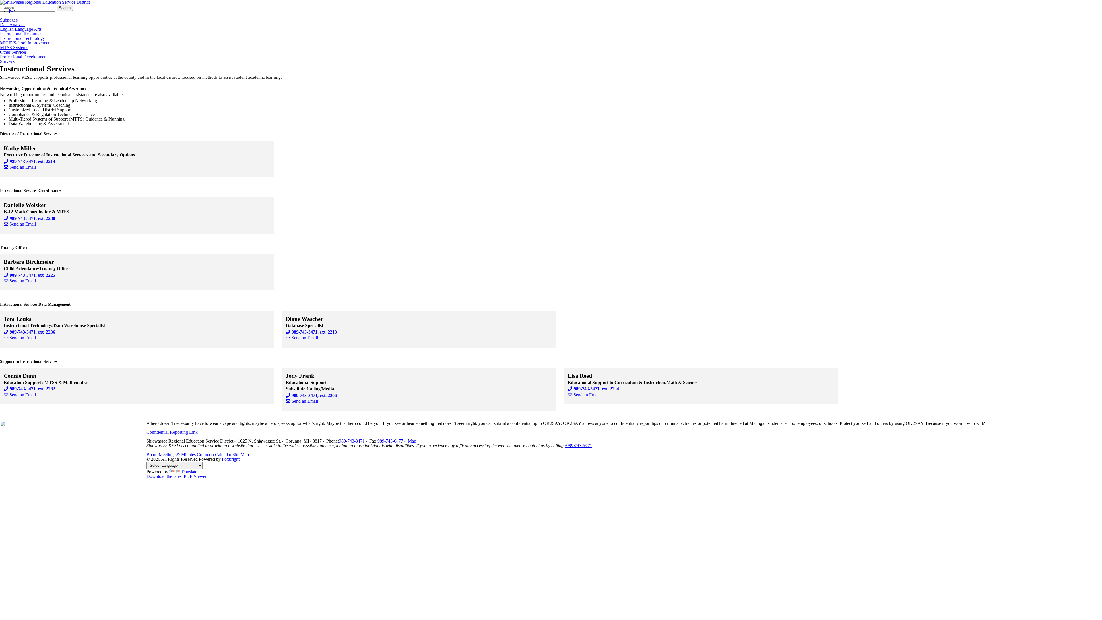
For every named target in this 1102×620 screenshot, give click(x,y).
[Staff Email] (12, 11)
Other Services (13, 52)
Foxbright (231, 459)
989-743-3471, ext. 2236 (32, 332)
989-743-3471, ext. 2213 (314, 332)
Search (65, 8)
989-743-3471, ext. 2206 (314, 395)
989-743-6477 (390, 441)
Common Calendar (214, 454)
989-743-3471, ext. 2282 (32, 388)
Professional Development (24, 57)
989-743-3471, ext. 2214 (32, 161)
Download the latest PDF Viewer (176, 476)
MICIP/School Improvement (26, 43)
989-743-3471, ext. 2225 (32, 275)
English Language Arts (21, 29)
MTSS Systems (14, 47)
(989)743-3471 (578, 445)
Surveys (7, 61)
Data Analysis (12, 24)
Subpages (9, 20)
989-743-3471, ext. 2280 (32, 218)
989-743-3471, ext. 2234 (596, 388)
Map (412, 441)
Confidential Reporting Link (172, 432)
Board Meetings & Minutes (171, 454)
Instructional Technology (22, 38)
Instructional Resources (21, 34)
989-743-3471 (352, 441)
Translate (189, 471)
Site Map (240, 454)
